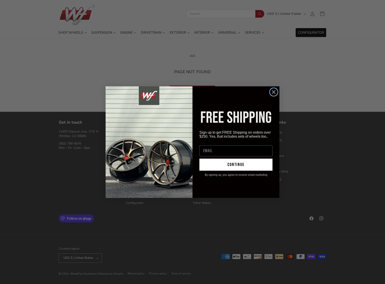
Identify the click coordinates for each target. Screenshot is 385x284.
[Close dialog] (274, 92)
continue (235, 164)
